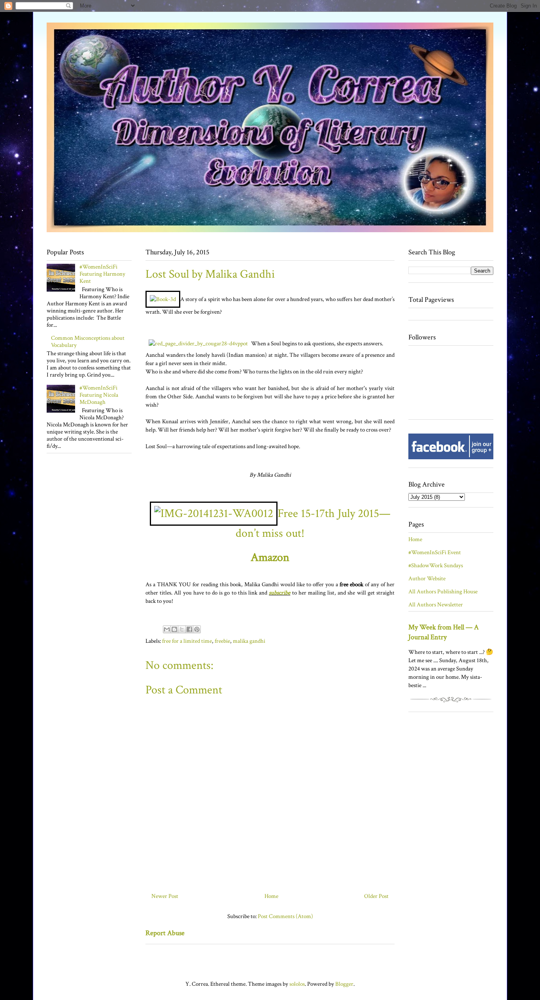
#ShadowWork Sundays (435, 565)
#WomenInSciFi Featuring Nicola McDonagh (98, 395)
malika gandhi (249, 641)
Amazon (270, 557)
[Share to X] (182, 629)
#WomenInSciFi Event (434, 552)
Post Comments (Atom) (285, 916)
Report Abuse (165, 933)
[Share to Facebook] (189, 629)
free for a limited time (187, 641)
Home (271, 896)
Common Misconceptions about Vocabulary (88, 341)
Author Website (427, 578)
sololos (297, 984)
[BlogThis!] (174, 629)
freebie (222, 641)
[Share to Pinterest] (197, 629)
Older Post (376, 896)
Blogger (344, 984)
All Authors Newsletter (435, 604)
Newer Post (164, 896)
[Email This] (167, 629)
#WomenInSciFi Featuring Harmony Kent (102, 274)
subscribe (279, 593)
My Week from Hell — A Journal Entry (443, 632)
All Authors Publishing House (443, 591)
